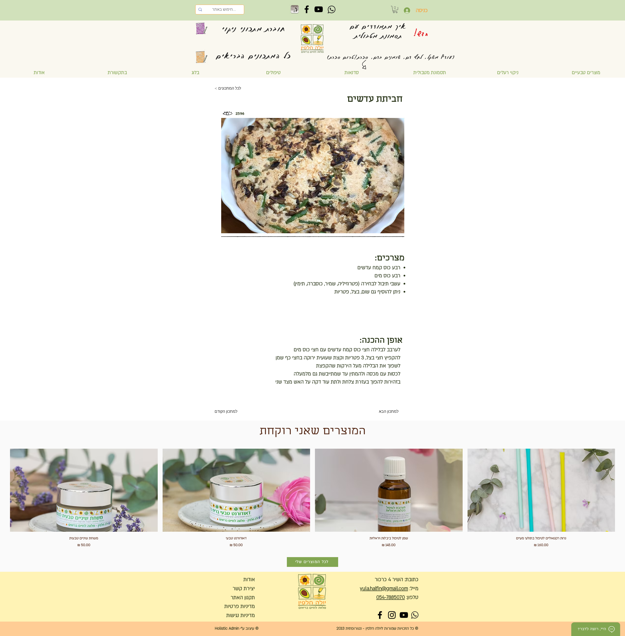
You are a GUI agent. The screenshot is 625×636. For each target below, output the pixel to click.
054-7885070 (390, 597)
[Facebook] (307, 9)
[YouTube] (318, 9)
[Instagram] (392, 615)
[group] (312, 498)
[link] (395, 9)
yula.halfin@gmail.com (384, 588)
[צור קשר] (295, 9)
